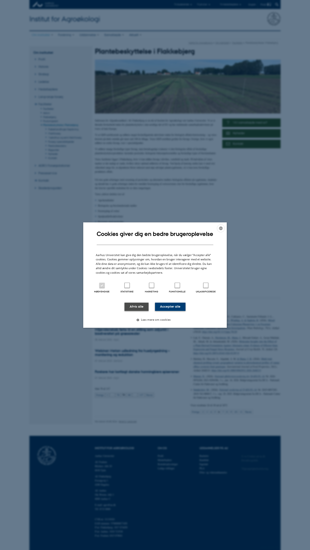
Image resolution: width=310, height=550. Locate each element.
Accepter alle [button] (170, 307)
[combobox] (221, 228)
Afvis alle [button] (137, 307)
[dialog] (155, 275)
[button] (155, 320)
